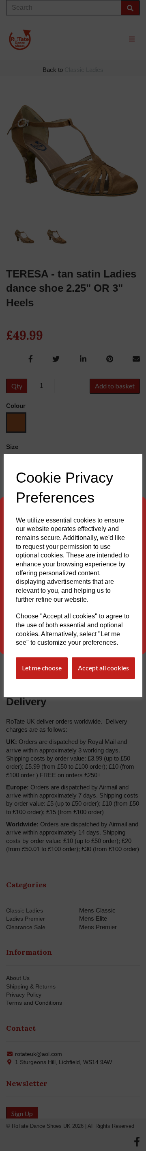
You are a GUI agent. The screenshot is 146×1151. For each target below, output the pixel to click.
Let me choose (42, 668)
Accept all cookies (103, 668)
